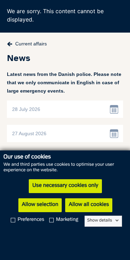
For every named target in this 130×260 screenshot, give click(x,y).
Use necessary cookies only (65, 185)
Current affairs (31, 43)
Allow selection (40, 204)
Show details (99, 220)
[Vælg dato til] (114, 133)
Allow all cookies (89, 204)
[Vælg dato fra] (114, 109)
